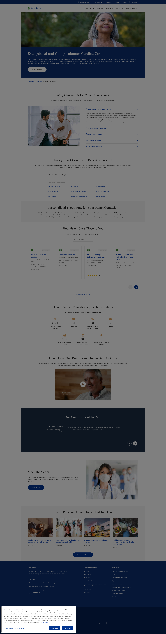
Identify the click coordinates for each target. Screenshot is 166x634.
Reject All (55, 628)
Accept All (67, 628)
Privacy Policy (47, 622)
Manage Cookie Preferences (15, 628)
